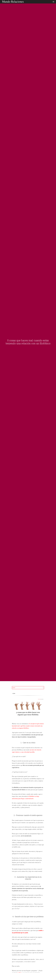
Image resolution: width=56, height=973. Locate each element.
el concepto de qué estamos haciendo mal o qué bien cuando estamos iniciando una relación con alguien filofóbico (28, 726)
